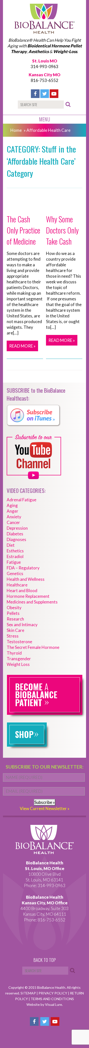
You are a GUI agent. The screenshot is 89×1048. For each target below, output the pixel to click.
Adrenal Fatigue (21, 499)
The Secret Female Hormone (33, 647)
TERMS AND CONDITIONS (52, 999)
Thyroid (14, 653)
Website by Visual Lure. (44, 1004)
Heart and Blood (22, 590)
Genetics (15, 573)
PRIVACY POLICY (53, 993)
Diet (11, 545)
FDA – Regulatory (23, 567)
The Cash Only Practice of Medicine (23, 230)
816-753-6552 (44, 80)
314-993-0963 (44, 66)
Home (16, 130)
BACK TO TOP (44, 960)
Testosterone (19, 641)
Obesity (14, 607)
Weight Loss (18, 664)
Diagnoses (16, 539)
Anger (12, 511)
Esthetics (15, 550)
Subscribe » (44, 802)
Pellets (13, 613)
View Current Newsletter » (44, 808)
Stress (13, 636)
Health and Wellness (25, 579)
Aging (12, 505)
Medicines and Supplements (32, 601)
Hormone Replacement (28, 596)
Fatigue (14, 562)
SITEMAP (29, 993)
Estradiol (15, 556)
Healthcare (17, 584)
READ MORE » (22, 346)
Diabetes (15, 533)
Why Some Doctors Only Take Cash (62, 230)
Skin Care (15, 630)
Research (15, 618)
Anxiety (14, 516)
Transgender (19, 658)
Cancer (13, 522)
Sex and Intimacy (22, 624)
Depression (17, 528)
